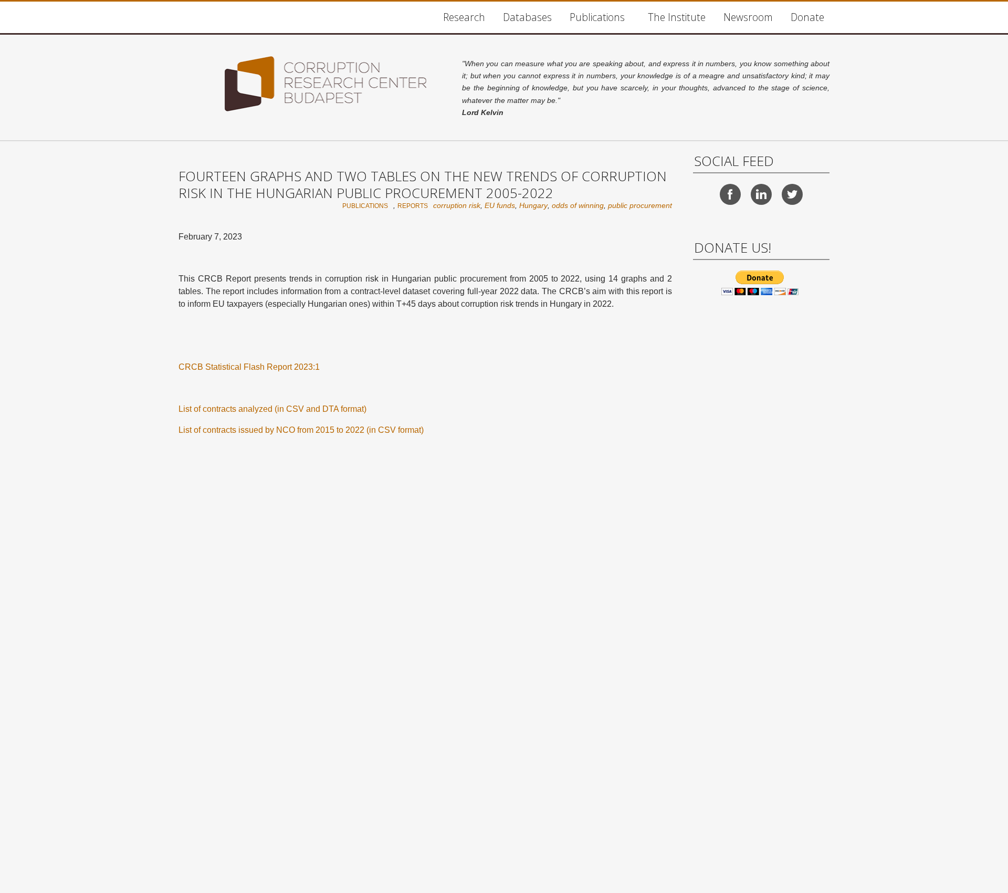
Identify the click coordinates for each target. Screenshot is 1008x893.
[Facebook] (730, 194)
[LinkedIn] (761, 194)
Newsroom (748, 17)
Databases (527, 17)
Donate (807, 17)
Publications (597, 17)
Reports (412, 206)
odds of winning (578, 205)
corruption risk (456, 205)
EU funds (500, 205)
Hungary (533, 205)
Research (464, 17)
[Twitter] (792, 194)
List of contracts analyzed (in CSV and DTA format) (272, 408)
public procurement (640, 205)
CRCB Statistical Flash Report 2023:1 (249, 366)
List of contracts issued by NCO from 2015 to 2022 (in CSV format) (301, 429)
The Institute (677, 17)
